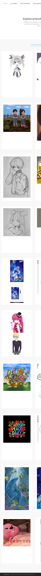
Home (5, 3)
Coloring (13, 3)
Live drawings (25, 3)
